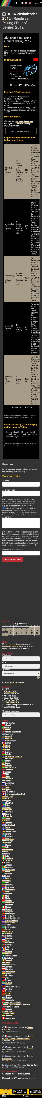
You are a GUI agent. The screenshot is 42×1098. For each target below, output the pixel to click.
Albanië (8, 725)
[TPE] (3, 980)
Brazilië (8, 761)
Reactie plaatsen (13, 559)
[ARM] (3, 736)
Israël (7, 854)
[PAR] (3, 938)
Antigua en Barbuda (13, 732)
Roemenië (9, 949)
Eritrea (7, 805)
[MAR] (3, 900)
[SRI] (3, 976)
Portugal (8, 945)
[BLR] (3, 1011)
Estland (8, 807)
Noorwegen (10, 922)
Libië (7, 882)
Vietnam (8, 1009)
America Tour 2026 (11, 693)
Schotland (9, 958)
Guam (7, 827)
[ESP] (3, 973)
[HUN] (3, 840)
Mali (7, 896)
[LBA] (3, 882)
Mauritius (9, 905)
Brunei (7, 763)
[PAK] (3, 934)
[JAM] (3, 860)
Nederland (9, 916)
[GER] (3, 796)
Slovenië (8, 967)
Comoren (8, 781)
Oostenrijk (9, 931)
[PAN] (3, 936)
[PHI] (3, 812)
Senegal (8, 960)
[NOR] (3, 922)
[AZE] (3, 741)
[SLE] (3, 965)
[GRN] (3, 823)
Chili (7, 774)
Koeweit (8, 874)
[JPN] (3, 863)
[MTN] (3, 902)
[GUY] (3, 834)
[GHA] (3, 821)
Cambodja (9, 770)
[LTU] (3, 885)
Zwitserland (10, 1018)
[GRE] (3, 825)
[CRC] (3, 783)
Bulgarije (8, 765)
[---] (3, 918)
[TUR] (3, 993)
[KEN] (3, 871)
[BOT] (3, 759)
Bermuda (8, 752)
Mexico (8, 907)
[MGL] (3, 911)
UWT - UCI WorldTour (27, 85)
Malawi (8, 891)
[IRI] (3, 852)
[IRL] (3, 843)
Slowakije (9, 969)
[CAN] (3, 772)
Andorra (8, 730)
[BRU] (3, 763)
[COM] (3, 781)
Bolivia (8, 754)
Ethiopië (8, 809)
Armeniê (8, 736)
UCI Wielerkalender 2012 (19, 16)
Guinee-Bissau (11, 832)
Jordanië (8, 865)
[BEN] (3, 750)
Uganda (8, 996)
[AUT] (3, 931)
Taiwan (8, 980)
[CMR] (3, 867)
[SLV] (3, 803)
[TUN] (3, 991)
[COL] (3, 778)
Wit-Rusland (10, 1011)
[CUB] (3, 787)
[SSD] (3, 971)
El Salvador (9, 803)
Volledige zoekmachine (14, 682)
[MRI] (3, 905)
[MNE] (3, 914)
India (7, 847)
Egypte (8, 801)
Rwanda (8, 953)
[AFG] (3, 723)
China (14, 68)
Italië (7, 856)
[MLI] (3, 896)
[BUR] (3, 767)
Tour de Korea (32, 1065)
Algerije (8, 727)
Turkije (7, 993)
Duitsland (9, 796)
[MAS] (3, 894)
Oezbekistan (10, 927)
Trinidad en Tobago (13, 987)
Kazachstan (10, 869)
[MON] (3, 909)
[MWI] (3, 891)
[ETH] (3, 809)
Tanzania (8, 982)
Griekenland (10, 825)
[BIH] (3, 756)
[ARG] (3, 734)
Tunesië (8, 991)
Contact (25, 1096)
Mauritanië (9, 902)
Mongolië (9, 911)
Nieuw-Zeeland (11, 920)
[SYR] (3, 978)
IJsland (8, 845)
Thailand (8, 984)
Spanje (8, 973)
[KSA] (3, 956)
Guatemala (9, 829)
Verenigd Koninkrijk (13, 1002)
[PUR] (3, 942)
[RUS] (3, 951)
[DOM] (3, 794)
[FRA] (3, 816)
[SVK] (3, 969)
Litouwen (9, 885)
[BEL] (3, 745)
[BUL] (3, 765)
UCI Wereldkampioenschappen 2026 (18, 705)
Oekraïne (8, 925)
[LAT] (3, 880)
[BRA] (3, 761)
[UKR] (3, 925)
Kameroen (9, 867)
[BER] (3, 752)
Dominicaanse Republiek (15, 794)
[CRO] (3, 785)
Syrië (7, 978)
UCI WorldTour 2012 (24, 79)
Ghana (7, 821)
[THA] (3, 984)
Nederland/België (12, 918)
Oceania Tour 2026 (11, 700)
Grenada (8, 823)
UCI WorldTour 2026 (12, 707)
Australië (8, 738)
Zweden (8, 1016)
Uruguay (8, 998)
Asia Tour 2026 (10, 696)
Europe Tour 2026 (11, 698)
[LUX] (3, 887)
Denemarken (10, 792)
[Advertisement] (21, 588)
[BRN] (3, 743)
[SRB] (3, 962)
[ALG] (3, 727)
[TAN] (3, 982)
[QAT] (3, 947)
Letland (8, 880)
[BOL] (3, 754)
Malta (7, 898)
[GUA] (3, 829)
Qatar (7, 947)
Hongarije (9, 840)
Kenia (7, 871)
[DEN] (3, 792)
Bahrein (8, 743)
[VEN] (3, 1000)
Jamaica (8, 860)
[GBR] (3, 1002)
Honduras (9, 836)
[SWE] (3, 1016)
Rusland (8, 951)
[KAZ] (3, 869)
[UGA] (3, 996)
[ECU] (3, 798)
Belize (7, 747)
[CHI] (3, 774)
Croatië (8, 785)
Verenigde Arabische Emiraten (17, 1004)
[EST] (3, 807)
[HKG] (3, 838)
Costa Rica (9, 783)
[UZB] (3, 927)
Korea (7, 876)
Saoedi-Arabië (11, 956)
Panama (8, 936)
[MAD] (3, 889)
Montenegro (10, 914)
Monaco (8, 909)
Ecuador (8, 798)
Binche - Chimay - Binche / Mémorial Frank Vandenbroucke (18, 1038)
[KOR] (3, 876)
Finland (8, 814)
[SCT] (3, 958)
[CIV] (3, 858)
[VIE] (3, 1009)
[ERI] (3, 805)
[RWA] (3, 953)
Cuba (7, 787)
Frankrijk (8, 816)
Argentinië (9, 734)
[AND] (3, 730)
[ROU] (3, 949)
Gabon (7, 818)
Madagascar (10, 889)
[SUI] (3, 1018)
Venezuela (9, 1000)
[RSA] (3, 1013)
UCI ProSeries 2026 (12, 702)
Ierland (8, 843)
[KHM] (3, 770)
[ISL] (3, 845)
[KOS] (3, 878)
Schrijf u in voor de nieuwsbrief (17, 1074)
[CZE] (3, 989)
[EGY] (3, 801)
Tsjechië (8, 989)
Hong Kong (9, 838)
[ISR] (3, 854)
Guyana (8, 834)
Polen (7, 940)
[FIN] (3, 814)
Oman (7, 929)
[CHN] (3, 776)
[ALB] (3, 725)
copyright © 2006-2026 (9, 1095)
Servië (7, 962)
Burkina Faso (10, 767)
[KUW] (3, 874)
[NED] (3, 916)
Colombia (9, 778)
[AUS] (3, 738)
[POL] (3, 940)
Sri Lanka (9, 976)
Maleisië (8, 894)
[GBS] (3, 832)
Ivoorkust (9, 858)
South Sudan (10, 971)
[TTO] (3, 987)
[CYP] (3, 790)
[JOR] (3, 865)
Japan (7, 863)
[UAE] (3, 1004)
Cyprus (8, 790)
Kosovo (8, 878)
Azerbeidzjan (10, 741)
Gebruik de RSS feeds (13, 1078)
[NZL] (3, 920)
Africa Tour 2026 (10, 691)
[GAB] (3, 818)
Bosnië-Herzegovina (13, 756)
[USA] (3, 1007)
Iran (6, 852)
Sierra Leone (10, 965)
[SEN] (3, 960)
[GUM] (3, 827)
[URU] (3, 998)
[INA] (3, 849)
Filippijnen (9, 812)
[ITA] (3, 856)
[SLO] (3, 967)
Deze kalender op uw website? (17, 649)
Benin (7, 750)
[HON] (3, 836)
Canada (8, 772)
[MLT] (3, 898)
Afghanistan (10, 723)
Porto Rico (9, 942)
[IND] (3, 847)
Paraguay (9, 938)
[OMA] (3, 929)
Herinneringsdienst (12, 644)
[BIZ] (3, 747)
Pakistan (8, 934)
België (7, 745)
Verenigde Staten (12, 1007)
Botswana (9, 759)
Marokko (8, 900)
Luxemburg (9, 887)
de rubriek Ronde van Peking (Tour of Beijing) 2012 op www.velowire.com (18, 123)
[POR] (3, 945)
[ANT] (3, 732)
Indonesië (9, 849)
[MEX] (3, 907)
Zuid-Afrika (9, 1013)
